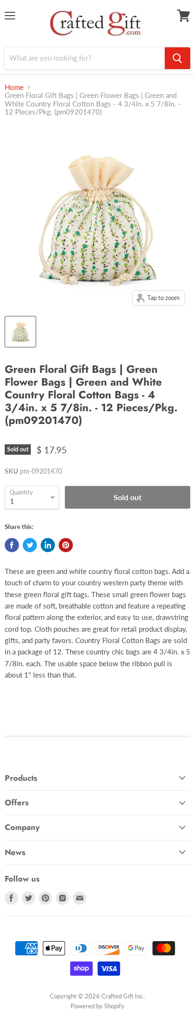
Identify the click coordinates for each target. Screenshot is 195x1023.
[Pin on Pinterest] (66, 545)
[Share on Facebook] (12, 545)
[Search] (177, 58)
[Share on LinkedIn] (48, 545)
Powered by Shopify (97, 1006)
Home (14, 87)
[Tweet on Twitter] (30, 545)
